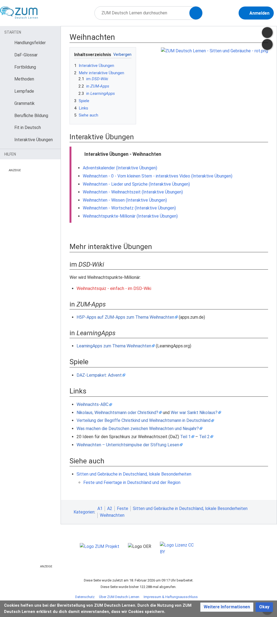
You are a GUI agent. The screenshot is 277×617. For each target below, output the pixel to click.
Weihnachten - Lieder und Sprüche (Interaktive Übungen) (136, 184)
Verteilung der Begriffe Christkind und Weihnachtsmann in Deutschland (143, 420)
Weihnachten (112, 515)
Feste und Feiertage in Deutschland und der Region (131, 482)
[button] (226, 607)
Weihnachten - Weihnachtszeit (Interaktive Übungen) (133, 192)
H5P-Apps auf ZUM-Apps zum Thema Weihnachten (125, 317)
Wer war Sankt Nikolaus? (194, 412)
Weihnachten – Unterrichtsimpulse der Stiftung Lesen (128, 444)
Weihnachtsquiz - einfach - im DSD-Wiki (114, 288)
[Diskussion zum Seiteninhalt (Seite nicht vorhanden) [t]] (267, 32)
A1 (100, 508)
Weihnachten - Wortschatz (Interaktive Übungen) (129, 208)
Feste (122, 508)
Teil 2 (204, 436)
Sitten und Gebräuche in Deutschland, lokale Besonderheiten (134, 474)
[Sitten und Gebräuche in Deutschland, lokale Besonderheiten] (214, 50)
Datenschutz (85, 597)
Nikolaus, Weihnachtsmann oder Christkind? (117, 412)
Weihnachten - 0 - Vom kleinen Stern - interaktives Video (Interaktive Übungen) (157, 176)
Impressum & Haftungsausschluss (171, 597)
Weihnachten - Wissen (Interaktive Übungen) (125, 200)
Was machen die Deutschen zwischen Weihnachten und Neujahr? (138, 428)
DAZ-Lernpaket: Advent (99, 375)
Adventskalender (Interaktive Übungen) (120, 167)
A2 (109, 508)
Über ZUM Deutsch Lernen (119, 597)
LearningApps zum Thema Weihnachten (114, 345)
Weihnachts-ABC (92, 404)
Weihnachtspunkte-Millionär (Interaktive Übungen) (130, 216)
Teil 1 (185, 436)
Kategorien (84, 512)
